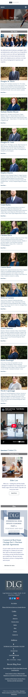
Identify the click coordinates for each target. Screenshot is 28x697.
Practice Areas (15, 621)
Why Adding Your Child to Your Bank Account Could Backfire (13, 542)
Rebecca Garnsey (7, 298)
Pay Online (14, 603)
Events (15, 631)
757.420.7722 (14, 651)
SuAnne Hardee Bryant (9, 112)
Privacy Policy (16, 691)
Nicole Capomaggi (8, 391)
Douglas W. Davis (8, 81)
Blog (15, 628)
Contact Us (12, 450)
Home (12, 20)
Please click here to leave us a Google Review (14, 607)
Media (15, 625)
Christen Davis (6, 235)
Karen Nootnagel (7, 360)
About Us (18, 20)
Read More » (3, 92)
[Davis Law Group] (14, 2)
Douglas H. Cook (7, 142)
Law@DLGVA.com (14, 655)
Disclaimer (22, 691)
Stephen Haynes (7, 173)
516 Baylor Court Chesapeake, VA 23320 (14, 646)
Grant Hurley (6, 205)
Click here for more (9, 563)
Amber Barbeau (7, 328)
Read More (14, 493)
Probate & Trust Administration (14, 480)
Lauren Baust (6, 267)
